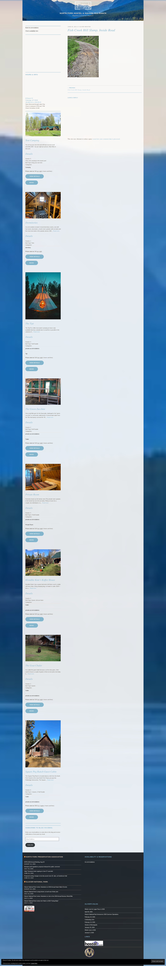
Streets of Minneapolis (91, 925)
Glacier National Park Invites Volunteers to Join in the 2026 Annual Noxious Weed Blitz (48, 896)
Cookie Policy (34, 963)
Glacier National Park (37, 882)
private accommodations (32, 348)
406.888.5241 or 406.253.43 (33, 102)
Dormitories (31, 222)
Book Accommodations (32, 27)
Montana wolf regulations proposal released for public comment (42, 866)
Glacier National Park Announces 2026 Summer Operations (101, 914)
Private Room (32, 494)
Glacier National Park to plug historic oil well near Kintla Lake (41, 891)
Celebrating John (89, 919)
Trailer (27, 439)
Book (31, 182)
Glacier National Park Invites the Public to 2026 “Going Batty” (41, 901)
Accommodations (90, 862)
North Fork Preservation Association (44, 857)
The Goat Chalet (33, 665)
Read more (56, 231)
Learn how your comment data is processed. (106, 139)
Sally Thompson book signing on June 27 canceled (38, 871)
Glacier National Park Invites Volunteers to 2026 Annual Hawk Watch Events (45, 887)
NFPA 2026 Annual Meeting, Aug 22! (34, 862)
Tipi (26, 353)
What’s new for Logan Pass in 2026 (95, 909)
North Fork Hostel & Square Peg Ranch (83, 13)
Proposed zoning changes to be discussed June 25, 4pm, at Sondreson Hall (45, 876)
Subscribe (30, 845)
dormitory (28, 247)
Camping (28, 167)
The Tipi (29, 323)
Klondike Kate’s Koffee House (40, 579)
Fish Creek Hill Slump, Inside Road (79, 89)
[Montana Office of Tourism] (113, 953)
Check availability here (31, 31)
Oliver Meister (85, 26)
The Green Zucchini (35, 409)
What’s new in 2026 (90, 930)
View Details (34, 176)
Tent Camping (32, 140)
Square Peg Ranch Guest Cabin (40, 771)
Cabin (27, 605)
